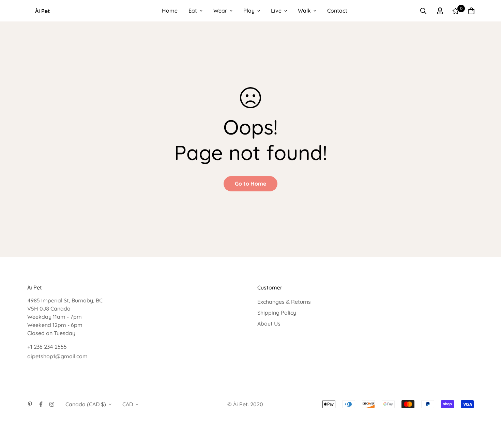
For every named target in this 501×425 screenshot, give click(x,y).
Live (276, 10)
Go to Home (250, 183)
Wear (220, 10)
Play (249, 10)
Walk (304, 10)
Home (170, 10)
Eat (192, 10)
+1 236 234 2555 (47, 346)
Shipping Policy (276, 312)
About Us (268, 323)
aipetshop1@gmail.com (57, 356)
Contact (337, 10)
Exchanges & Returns (284, 301)
